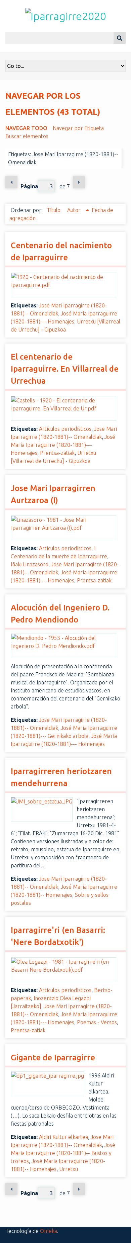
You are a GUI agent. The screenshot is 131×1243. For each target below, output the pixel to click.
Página (29, 186)
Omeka (48, 1231)
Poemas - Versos (97, 1022)
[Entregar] (120, 38)
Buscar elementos (26, 136)
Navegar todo (26, 128)
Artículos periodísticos (65, 429)
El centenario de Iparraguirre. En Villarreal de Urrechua (65, 368)
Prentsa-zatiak (57, 453)
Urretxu (68, 1169)
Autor (74, 210)
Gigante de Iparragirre (53, 1057)
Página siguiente (79, 182)
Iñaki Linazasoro (29, 564)
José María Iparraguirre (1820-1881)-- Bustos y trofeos (63, 1153)
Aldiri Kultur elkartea (63, 1137)
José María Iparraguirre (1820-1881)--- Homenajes (63, 445)
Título (54, 210)
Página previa (11, 182)
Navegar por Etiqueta (78, 128)
